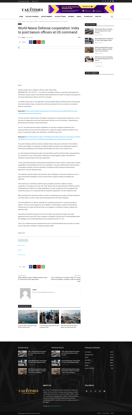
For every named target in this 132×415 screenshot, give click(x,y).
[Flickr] (95, 391)
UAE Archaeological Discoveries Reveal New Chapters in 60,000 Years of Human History (104, 49)
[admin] (19, 37)
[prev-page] (19, 332)
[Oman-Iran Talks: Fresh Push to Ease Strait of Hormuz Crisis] (28, 317)
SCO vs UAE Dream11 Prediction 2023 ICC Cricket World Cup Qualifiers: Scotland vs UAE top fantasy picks (66, 279)
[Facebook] (103, 1)
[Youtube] (113, 1)
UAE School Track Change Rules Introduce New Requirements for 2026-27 (104, 58)
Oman (20, 323)
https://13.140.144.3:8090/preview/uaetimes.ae (43, 292)
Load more (99, 66)
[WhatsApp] (43, 42)
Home (19, 21)
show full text (23, 240)
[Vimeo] (110, 1)
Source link (21, 254)
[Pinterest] (39, 42)
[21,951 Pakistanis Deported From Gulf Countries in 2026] (49, 317)
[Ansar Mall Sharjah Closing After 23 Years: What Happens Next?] (89, 41)
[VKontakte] (104, 391)
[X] (108, 1)
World (24, 21)
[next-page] (22, 332)
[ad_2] (20, 250)
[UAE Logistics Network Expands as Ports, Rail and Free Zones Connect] (89, 31)
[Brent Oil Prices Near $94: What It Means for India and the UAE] (71, 317)
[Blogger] (86, 391)
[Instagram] (105, 1)
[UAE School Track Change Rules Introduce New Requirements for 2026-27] (89, 59)
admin (23, 37)
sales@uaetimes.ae (55, 406)
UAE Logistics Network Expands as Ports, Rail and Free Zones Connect (104, 30)
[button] (112, 16)
